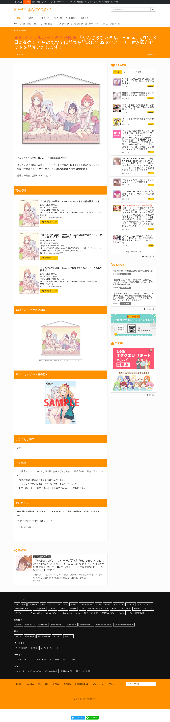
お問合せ (110, 684)
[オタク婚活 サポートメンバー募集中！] (133, 368)
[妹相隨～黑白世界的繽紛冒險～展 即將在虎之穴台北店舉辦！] (117, 96)
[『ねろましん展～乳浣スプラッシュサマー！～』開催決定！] (117, 182)
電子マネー (57, 636)
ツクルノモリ (147, 609)
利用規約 (67, 684)
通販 (33, 2)
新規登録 (34, 648)
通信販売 (74, 604)
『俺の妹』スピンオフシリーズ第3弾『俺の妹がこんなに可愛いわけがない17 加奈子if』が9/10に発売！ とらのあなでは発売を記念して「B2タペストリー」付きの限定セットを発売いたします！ (68, 565)
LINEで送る (93, 718)
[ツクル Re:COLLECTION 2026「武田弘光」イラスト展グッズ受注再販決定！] (117, 82)
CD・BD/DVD (33, 604)
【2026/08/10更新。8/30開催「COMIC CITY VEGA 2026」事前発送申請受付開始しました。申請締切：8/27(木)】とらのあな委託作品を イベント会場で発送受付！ (133, 296)
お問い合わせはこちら (27, 527)
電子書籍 (80, 2)
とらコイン (45, 2)
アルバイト (114, 2)
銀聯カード (68, 636)
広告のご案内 (43, 684)
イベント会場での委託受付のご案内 (138, 120)
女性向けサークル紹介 (22, 609)
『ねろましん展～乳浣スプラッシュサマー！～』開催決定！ (138, 180)
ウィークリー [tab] (128, 72)
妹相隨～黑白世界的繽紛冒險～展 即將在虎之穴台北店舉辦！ (138, 94)
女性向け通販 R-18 (57, 624)
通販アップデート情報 (91, 613)
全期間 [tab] (138, 72)
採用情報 (56, 684)
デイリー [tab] (117, 72)
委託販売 (19, 684)
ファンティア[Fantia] (40, 659)
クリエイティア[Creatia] (58, 659)
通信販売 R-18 (30, 624)
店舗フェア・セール (144, 604)
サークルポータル (91, 2)
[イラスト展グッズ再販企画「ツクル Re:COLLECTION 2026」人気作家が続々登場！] (117, 108)
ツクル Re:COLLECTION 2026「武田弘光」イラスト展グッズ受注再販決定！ (138, 81)
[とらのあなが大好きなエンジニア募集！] (133, 389)
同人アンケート (20, 613)
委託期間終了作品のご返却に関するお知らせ (133, 271)
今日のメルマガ (66, 613)
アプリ (82, 609)
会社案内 (30, 684)
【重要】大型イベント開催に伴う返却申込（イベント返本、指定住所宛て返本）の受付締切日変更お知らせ (133, 282)
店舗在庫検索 (29, 636)
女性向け (31, 18)
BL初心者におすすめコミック (98, 609)
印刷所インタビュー (109, 613)
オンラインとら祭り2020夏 (121, 609)
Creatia (121, 613)
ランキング (44, 18)
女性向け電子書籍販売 (103, 624)
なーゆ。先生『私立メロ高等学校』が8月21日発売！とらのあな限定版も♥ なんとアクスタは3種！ (137, 239)
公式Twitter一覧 (66, 671)
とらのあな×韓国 (39, 609)
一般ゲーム (63, 609)
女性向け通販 (42, 624)
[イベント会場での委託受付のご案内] (117, 122)
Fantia (78, 613)
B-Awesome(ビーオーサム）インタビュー (44, 613)
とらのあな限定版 (86, 604)
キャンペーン (118, 604)
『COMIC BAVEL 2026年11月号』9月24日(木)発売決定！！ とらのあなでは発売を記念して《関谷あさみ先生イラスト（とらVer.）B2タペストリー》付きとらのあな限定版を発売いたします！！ (138, 164)
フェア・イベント (54, 604)
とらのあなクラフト (22, 659)
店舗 (38, 2)
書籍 (23, 604)
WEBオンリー (61, 2)
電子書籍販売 (71, 624)
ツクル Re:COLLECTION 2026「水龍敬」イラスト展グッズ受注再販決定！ (138, 193)
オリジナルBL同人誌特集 (136, 613)
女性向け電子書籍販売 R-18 (124, 624)
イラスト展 (72, 2)
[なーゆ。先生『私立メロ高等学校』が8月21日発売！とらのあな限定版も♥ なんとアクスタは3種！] (117, 239)
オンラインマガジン (35, 671)
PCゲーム (52, 609)
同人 (16, 604)
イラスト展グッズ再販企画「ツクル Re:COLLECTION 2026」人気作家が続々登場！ (138, 107)
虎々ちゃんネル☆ (51, 671)
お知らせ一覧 (19, 671)
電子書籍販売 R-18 (86, 624)
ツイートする (79, 718)
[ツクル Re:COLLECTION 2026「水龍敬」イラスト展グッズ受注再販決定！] (117, 194)
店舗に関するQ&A (44, 636)
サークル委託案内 (21, 648)
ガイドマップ (98, 684)
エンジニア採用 (104, 2)
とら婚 (53, 2)
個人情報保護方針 (82, 684)
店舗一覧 (18, 636)
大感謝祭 (137, 609)
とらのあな (18, 2)
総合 (19, 18)
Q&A (58, 648)
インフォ (27, 2)
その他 (98, 604)
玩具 (43, 604)
